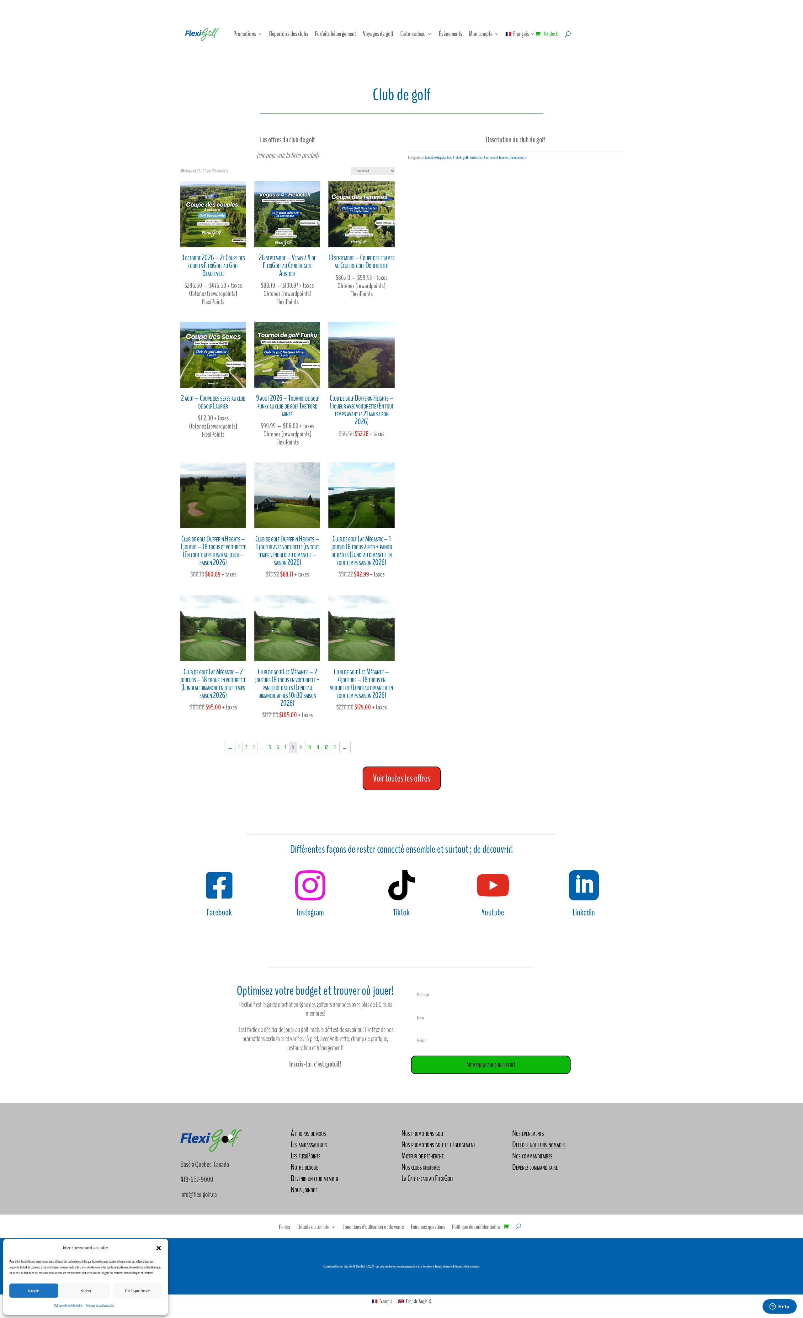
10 (309, 747)
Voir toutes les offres (401, 778)
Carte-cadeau (413, 33)
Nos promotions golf (423, 1133)
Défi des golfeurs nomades (539, 1144)
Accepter (34, 1291)
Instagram (310, 912)
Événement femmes (496, 158)
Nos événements (528, 1133)
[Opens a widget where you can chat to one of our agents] (779, 1307)
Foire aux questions (428, 1228)
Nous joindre (304, 1189)
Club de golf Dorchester (467, 158)
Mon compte (480, 33)
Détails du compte (313, 1228)
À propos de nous (308, 1133)
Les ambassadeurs (309, 1144)
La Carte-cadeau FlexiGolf (428, 1178)
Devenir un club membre (315, 1178)
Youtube (492, 912)
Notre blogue (304, 1167)
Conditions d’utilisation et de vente (373, 1228)
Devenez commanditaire (535, 1167)
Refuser (86, 1291)
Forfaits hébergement (335, 33)
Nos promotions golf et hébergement (438, 1144)
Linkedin (583, 912)
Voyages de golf (378, 33)
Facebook (219, 912)
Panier (284, 1228)
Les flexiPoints (306, 1155)
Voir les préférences (137, 1291)
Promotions (244, 33)
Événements (450, 33)
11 (317, 747)
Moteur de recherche (423, 1155)
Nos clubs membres (421, 1167)
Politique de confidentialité (68, 1305)
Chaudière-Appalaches (437, 158)
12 (326, 747)
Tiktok (401, 912)
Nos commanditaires (532, 1155)
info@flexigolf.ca (198, 1194)
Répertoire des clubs (288, 33)
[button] (159, 1248)
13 (335, 747)
